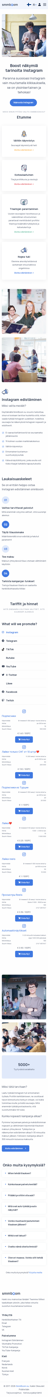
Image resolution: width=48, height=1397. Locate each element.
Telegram (11, 641)
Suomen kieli (8, 1371)
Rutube (10, 658)
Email (4, 1323)
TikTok (10, 649)
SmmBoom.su (22, 1386)
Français (6, 1361)
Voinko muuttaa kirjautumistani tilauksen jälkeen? (23, 1223)
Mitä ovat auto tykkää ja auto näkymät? (22, 1208)
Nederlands (7, 1364)
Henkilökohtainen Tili (11, 1319)
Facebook (11, 692)
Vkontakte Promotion (12, 1343)
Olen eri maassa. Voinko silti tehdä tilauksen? (25, 1259)
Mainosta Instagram (23, 102)
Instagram (12, 632)
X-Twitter (11, 675)
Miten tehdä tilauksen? (19, 1173)
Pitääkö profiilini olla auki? (21, 1195)
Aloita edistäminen (23, 150)
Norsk (4, 1367)
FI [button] (33, 4)
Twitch (10, 700)
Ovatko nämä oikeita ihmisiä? (22, 1246)
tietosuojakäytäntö (32, 1392)
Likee (9, 683)
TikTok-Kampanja (10, 1347)
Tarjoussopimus (14, 1392)
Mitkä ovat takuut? (17, 1235)
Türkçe (5, 1374)
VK (3, 1329)
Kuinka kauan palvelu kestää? (22, 1184)
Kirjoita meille (35, 1272)
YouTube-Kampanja (11, 1350)
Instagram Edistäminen (12, 1340)
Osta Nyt (25, 739)
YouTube (11, 666)
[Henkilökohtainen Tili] (39, 4)
